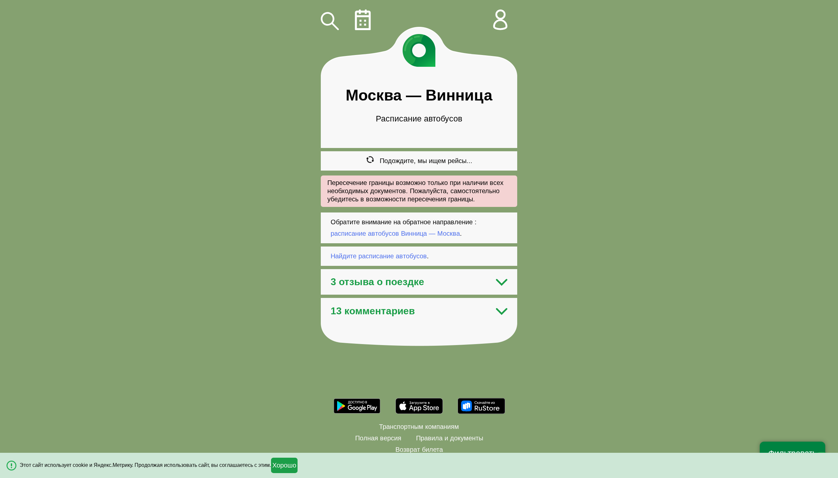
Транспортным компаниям (419, 426)
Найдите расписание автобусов (379, 256)
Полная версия (378, 438)
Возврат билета (419, 449)
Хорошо (284, 465)
